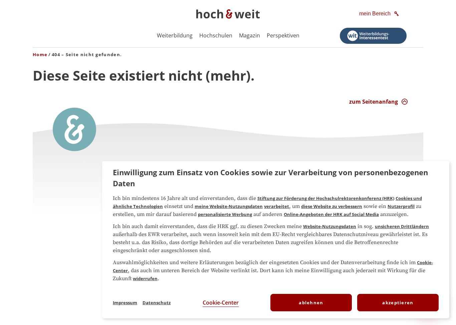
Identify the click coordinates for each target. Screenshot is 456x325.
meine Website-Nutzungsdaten (229, 206)
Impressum (125, 303)
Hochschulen (215, 35)
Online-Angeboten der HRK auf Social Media (331, 214)
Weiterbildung (175, 35)
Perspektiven (283, 35)
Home (40, 54)
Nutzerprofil (401, 206)
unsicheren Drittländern (402, 226)
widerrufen (145, 279)
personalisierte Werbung (225, 214)
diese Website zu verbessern (331, 206)
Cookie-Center (221, 302)
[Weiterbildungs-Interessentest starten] (373, 36)
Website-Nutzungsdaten (329, 226)
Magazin (249, 35)
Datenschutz (157, 303)
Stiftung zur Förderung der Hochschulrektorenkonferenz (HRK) (325, 198)
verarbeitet (276, 206)
